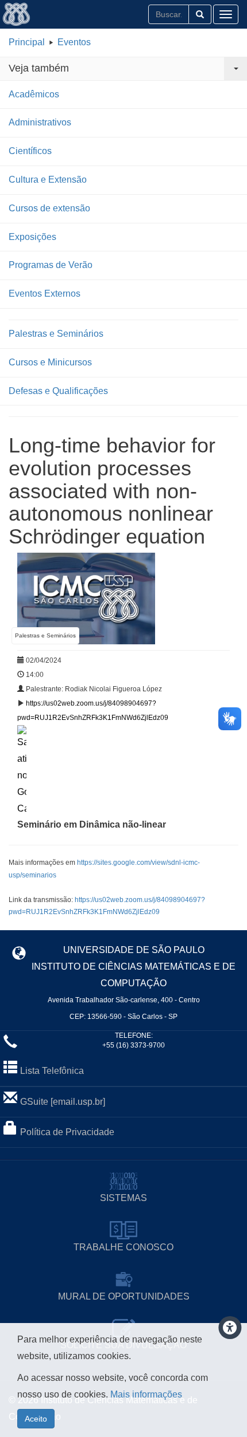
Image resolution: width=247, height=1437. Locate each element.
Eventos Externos (44, 293)
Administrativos (40, 122)
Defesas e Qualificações (58, 391)
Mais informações (146, 1394)
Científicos (30, 151)
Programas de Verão (50, 265)
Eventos (74, 42)
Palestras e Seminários (56, 333)
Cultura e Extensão (48, 179)
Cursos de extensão (49, 208)
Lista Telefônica (52, 1071)
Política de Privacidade (67, 1132)
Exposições (32, 237)
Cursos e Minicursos (50, 362)
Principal (27, 42)
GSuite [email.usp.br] (62, 1102)
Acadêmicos (34, 94)
